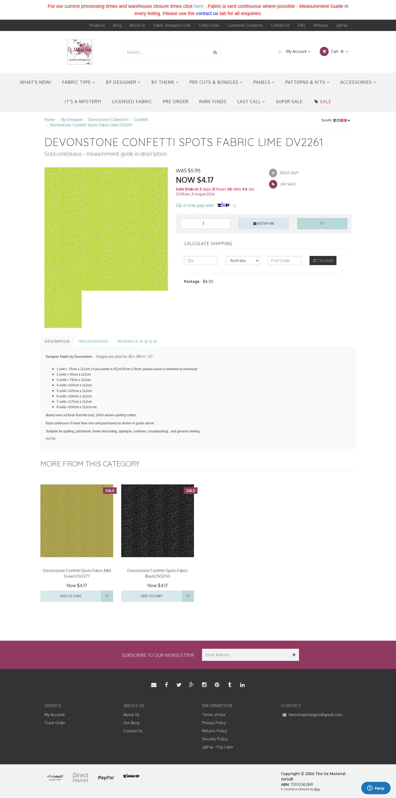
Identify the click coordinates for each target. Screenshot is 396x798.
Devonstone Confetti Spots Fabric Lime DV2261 (91, 125)
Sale (325, 101)
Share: (327, 120)
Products (97, 25)
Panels (262, 82)
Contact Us (280, 25)
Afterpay (320, 25)
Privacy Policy (214, 722)
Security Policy (215, 739)
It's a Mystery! (83, 101)
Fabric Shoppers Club (172, 25)
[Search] (215, 52)
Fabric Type (77, 82)
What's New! (35, 82)
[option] (106, 229)
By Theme (163, 82)
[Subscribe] (293, 655)
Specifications (93, 341)
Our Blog (131, 722)
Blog (117, 25)
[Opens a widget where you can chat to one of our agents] (376, 788)
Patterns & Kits (306, 82)
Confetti (141, 119)
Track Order (54, 722)
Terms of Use (213, 714)
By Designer (122, 82)
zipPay (342, 25)
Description (57, 341)
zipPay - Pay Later (217, 747)
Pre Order (176, 101)
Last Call (249, 101)
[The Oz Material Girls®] (79, 51)
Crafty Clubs (209, 25)
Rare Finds (213, 101)
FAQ (301, 25)
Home (49, 119)
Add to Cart (71, 596)
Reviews (126, 341)
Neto (317, 789)
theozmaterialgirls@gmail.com (315, 714)
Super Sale (289, 101)
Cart (336, 51)
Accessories (356, 82)
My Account (296, 51)
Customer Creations (245, 25)
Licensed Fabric (132, 101)
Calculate (325, 260)
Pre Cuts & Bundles (215, 82)
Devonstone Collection (108, 119)
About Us (137, 25)
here (199, 6)
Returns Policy (214, 730)
